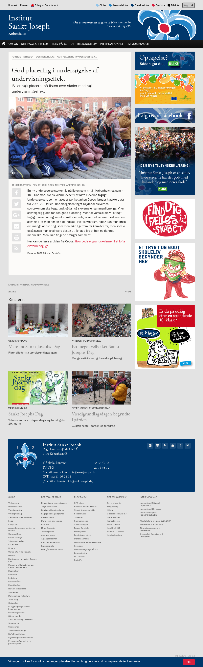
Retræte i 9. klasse (115, 532)
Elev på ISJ (59, 44)
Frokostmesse (113, 521)
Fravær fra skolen (82, 528)
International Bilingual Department (150, 504)
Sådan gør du (14, 616)
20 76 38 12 (101, 468)
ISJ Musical (79, 557)
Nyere (128, 291)
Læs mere (133, 661)
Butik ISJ (78, 560)
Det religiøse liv (84, 44)
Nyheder (28, 56)
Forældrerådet (14, 582)
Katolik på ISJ (113, 528)
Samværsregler (81, 521)
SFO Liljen (79, 503)
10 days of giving (16, 541)
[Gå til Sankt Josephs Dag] (38, 388)
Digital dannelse (81, 539)
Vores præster (113, 524)
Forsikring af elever (82, 535)
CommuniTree (14, 534)
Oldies (103, 5)
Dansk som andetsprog (51, 521)
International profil (148, 512)
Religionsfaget (47, 517)
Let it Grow (13, 545)
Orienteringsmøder (16, 612)
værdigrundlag (45, 56)
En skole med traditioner (85, 507)
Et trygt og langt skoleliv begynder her (19, 607)
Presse (24, 5)
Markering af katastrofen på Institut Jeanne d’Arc (21, 566)
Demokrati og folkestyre (19, 596)
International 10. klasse (150, 509)
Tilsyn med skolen (49, 507)
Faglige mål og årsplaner (52, 510)
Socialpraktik (80, 514)
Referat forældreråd (17, 589)
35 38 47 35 (101, 463)
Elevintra (160, 5)
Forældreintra (141, 5)
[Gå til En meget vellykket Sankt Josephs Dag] (101, 320)
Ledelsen (12, 574)
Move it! (11, 548)
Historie (11, 555)
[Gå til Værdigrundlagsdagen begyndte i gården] (101, 388)
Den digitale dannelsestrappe (87, 542)
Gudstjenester (113, 517)
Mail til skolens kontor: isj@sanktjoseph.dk (69, 472)
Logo (10, 521)
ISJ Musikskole (138, 44)
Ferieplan (78, 546)
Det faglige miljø (34, 44)
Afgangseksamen (49, 539)
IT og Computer (48, 528)
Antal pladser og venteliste (20, 620)
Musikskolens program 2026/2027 (155, 521)
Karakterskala (47, 546)
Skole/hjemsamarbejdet (85, 510)
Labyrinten (13, 524)
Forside (16, 56)
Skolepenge (13, 623)
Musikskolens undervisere (151, 524)
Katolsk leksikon (114, 535)
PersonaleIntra (120, 5)
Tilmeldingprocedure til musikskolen (150, 529)
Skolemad (78, 517)
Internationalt (112, 44)
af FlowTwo (180, 656)
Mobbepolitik (80, 532)
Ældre (12, 291)
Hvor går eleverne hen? (52, 549)
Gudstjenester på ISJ (116, 514)
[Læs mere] (16, 248)
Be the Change (15, 537)
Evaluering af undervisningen (54, 503)
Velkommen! (13, 503)
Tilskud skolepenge (17, 630)
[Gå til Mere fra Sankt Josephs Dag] (38, 320)
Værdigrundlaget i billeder (20, 517)
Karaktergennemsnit (50, 542)
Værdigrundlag (15, 510)
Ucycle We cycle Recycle (19, 552)
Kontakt (12, 5)
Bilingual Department (46, 5)
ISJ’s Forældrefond (17, 634)
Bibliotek (176, 5)
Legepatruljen (80, 553)
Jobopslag (13, 599)
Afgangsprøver (48, 535)
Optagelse (13, 603)
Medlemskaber (15, 507)
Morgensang (113, 507)
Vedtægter (13, 592)
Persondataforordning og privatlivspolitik (19, 642)
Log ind (191, 656)
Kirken (110, 510)
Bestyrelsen (13, 571)
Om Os (13, 44)
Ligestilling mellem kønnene (21, 637)
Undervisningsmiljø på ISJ (86, 549)
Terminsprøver (47, 532)
